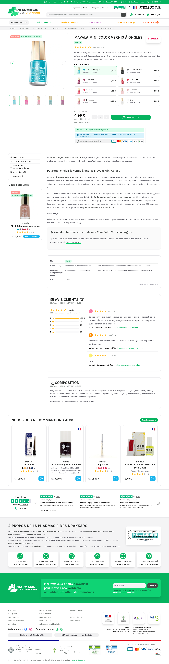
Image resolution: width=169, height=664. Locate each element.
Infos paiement (45, 617)
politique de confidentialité (124, 592)
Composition (19, 176)
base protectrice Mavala (130, 239)
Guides (85, 8)
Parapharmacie (19, 22)
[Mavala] (153, 39)
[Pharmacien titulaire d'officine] (95, 650)
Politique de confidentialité (49, 624)
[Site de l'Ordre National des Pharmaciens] (123, 618)
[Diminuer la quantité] (94, 117)
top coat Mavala (73, 242)
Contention (95, 22)
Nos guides (12, 614)
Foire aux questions (16, 621)
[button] (63, 89)
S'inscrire (152, 585)
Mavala (78, 42)
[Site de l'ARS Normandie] (154, 618)
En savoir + (108, 59)
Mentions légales (77, 610)
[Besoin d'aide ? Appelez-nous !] (61, 629)
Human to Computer (78, 660)
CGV (71, 614)
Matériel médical (70, 22)
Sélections (106, 8)
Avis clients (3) (19, 172)
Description (18, 157)
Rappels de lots (76, 617)
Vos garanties (13, 617)
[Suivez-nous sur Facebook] (26, 629)
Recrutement (75, 621)
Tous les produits (149, 420)
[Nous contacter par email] (57, 629)
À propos (76, 8)
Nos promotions (45, 610)
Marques (95, 8)
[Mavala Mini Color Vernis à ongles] (38, 63)
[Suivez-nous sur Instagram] (31, 629)
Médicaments (44, 22)
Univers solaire (125, 22)
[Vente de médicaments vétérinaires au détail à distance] (111, 650)
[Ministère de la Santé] (108, 618)
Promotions (149, 22)
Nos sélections (45, 614)
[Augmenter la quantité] (106, 117)
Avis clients (12, 624)
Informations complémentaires (21, 166)
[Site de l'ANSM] (139, 618)
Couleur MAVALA (81, 64)
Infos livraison (45, 621)
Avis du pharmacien (22, 161)
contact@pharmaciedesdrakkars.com (73, 653)
